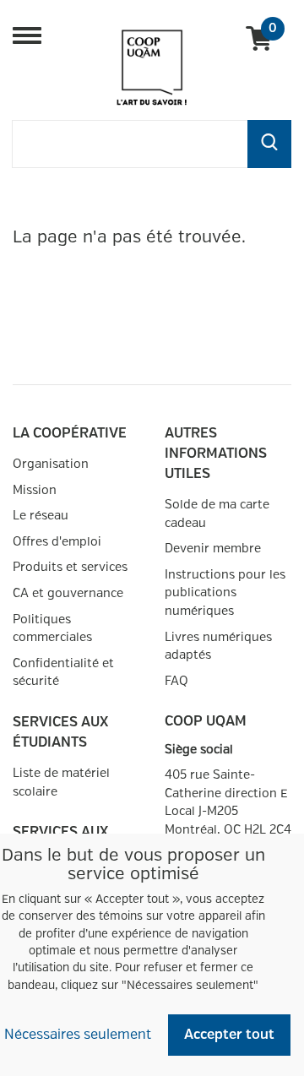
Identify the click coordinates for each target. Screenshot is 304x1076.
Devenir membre (213, 548)
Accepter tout (229, 1035)
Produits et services (70, 567)
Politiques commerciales (52, 628)
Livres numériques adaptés (218, 646)
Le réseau (40, 515)
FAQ (176, 681)
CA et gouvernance (68, 593)
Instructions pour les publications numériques (225, 592)
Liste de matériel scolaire (61, 782)
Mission (35, 490)
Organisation (51, 464)
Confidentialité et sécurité (63, 672)
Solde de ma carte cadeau (217, 514)
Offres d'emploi (57, 541)
